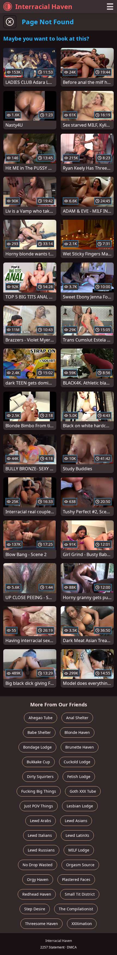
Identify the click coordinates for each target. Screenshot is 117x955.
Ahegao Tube (41, 717)
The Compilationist (76, 908)
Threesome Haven (41, 923)
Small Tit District (80, 894)
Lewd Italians (40, 835)
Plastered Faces (76, 879)
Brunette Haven (79, 747)
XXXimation (82, 923)
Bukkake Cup (38, 761)
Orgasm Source (80, 864)
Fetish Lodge (78, 776)
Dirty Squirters (40, 776)
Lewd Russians (41, 850)
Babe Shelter (39, 732)
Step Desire (34, 908)
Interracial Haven (43, 6)
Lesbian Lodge (80, 805)
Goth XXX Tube (83, 791)
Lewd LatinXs (77, 835)
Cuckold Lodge (77, 761)
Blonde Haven (77, 732)
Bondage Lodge (37, 747)
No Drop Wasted (38, 864)
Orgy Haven (37, 879)
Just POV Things (38, 805)
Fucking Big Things (38, 791)
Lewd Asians (76, 820)
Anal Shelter (77, 717)
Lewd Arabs (40, 820)
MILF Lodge (78, 850)
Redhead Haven (36, 894)
